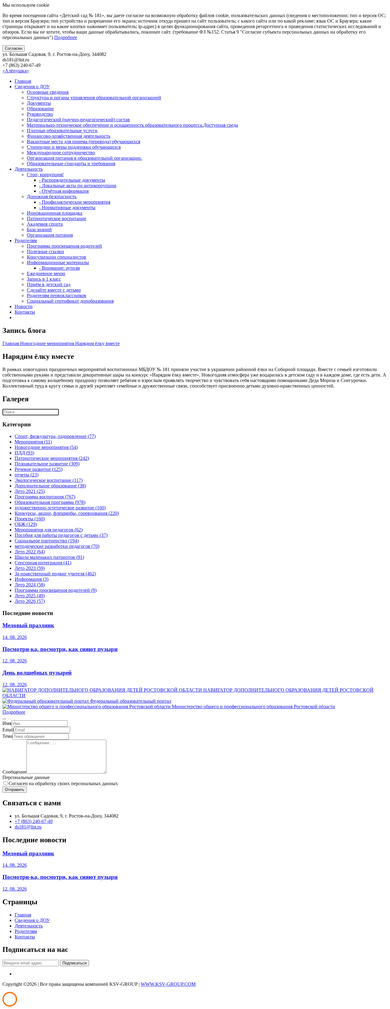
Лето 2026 (30, 601)
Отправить (14, 789)
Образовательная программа (50, 502)
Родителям (26, 240)
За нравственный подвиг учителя (55, 573)
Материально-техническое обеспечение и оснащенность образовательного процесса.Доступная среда (132, 125)
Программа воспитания (45, 496)
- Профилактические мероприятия (74, 202)
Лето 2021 (30, 491)
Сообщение (14, 771)
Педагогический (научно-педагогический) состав (78, 119)
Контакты (25, 312)
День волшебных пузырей (37, 672)
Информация (31, 579)
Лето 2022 (30, 551)
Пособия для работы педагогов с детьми (61, 535)
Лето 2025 (30, 595)
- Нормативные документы (67, 207)
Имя (6, 723)
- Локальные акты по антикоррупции (77, 185)
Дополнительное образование (50, 485)
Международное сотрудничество (61, 152)
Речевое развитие (38, 469)
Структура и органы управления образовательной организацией (94, 97)
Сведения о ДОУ (32, 86)
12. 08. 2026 (14, 660)
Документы (39, 103)
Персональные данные (26, 777)
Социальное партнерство (47, 540)
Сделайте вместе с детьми (54, 290)
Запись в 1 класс (44, 279)
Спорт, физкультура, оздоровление (55, 436)
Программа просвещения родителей (64, 246)
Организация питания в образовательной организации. (84, 158)
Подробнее (65, 37)
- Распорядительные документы (72, 180)
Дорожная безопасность (51, 196)
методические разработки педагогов (57, 546)
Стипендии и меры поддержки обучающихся (74, 147)
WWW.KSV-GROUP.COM (168, 984)
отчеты (26, 474)
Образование (40, 108)
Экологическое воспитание (49, 480)
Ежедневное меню (46, 273)
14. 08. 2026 (14, 637)
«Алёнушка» (15, 70)
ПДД (24, 452)
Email (8, 729)
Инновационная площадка (54, 213)
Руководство (40, 114)
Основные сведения (48, 92)
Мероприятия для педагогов (49, 529)
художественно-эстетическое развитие (60, 507)
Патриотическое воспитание (56, 218)
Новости (24, 306)
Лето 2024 (30, 584)
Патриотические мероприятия (52, 458)
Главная (23, 81)
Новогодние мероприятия (47, 343)
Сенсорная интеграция (43, 562)
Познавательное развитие (47, 463)
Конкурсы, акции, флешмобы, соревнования (67, 513)
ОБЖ (26, 524)
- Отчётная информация (64, 191)
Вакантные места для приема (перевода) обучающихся (83, 141)
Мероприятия (33, 441)
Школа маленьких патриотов (49, 557)
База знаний (39, 229)
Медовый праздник (28, 625)
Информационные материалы (58, 262)
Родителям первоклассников (56, 295)
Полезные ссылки (45, 251)
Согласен (13, 48)
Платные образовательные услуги (62, 130)
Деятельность (29, 169)
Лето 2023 (30, 568)
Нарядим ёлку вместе (97, 343)
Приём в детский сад (48, 284)
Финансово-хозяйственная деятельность (68, 136)
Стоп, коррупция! (45, 174)
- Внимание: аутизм (59, 268)
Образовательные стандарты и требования (71, 163)
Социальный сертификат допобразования (70, 301)
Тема (7, 736)
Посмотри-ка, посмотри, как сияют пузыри (60, 649)
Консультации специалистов (56, 257)
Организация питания (50, 235)
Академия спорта (45, 224)
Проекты (30, 518)
